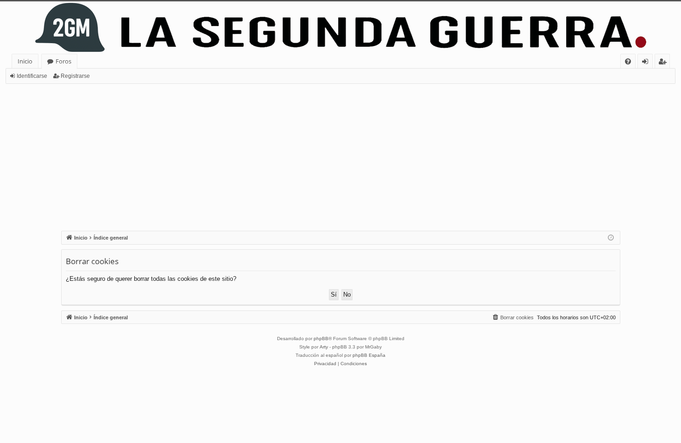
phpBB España (369, 355)
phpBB (321, 338)
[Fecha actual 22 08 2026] (611, 238)
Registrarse (75, 76)
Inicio (25, 61)
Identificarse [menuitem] (647, 63)
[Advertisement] (340, 153)
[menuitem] (628, 61)
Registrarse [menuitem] (664, 63)
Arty (324, 346)
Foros (63, 61)
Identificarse (32, 76)
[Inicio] (340, 27)
